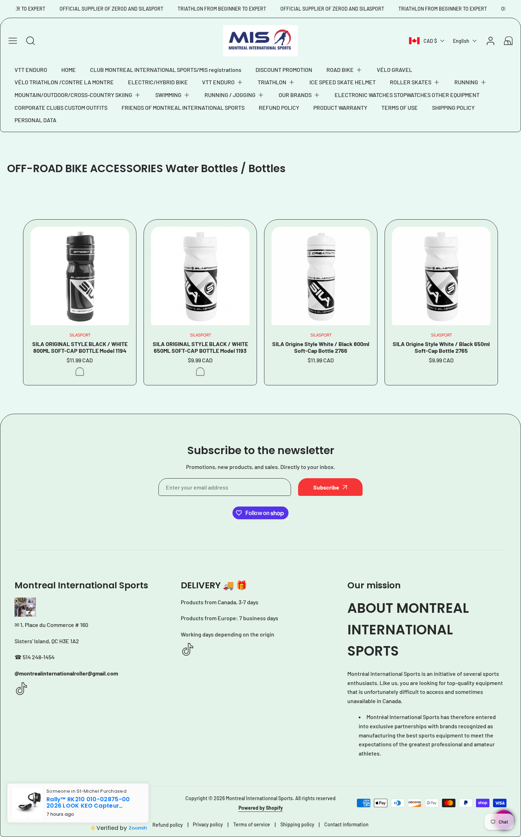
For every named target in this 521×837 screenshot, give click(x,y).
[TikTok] (22, 689)
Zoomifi (138, 828)
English (461, 41)
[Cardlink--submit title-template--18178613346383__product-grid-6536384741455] (441, 276)
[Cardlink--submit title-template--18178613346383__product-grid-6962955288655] (200, 276)
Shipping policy (297, 824)
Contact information (346, 824)
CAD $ (430, 41)
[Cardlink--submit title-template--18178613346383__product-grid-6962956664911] (79, 276)
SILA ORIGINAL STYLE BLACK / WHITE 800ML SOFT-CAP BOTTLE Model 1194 (80, 347)
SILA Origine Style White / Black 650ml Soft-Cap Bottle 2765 (441, 347)
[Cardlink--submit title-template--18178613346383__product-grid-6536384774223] (320, 276)
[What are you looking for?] (30, 40)
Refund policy (167, 825)
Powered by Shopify (261, 808)
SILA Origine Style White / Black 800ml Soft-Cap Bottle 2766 (320, 347)
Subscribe (326, 487)
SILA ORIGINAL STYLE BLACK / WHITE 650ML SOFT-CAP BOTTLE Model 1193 (200, 347)
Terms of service (251, 824)
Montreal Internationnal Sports (259, 798)
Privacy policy (208, 824)
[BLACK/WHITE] (79, 371)
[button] (344, 69)
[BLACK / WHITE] (200, 371)
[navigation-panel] (12, 40)
